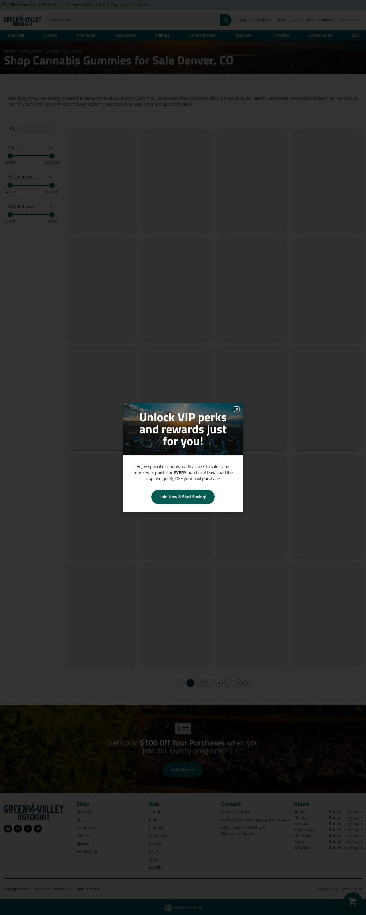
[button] (237, 409)
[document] (183, 457)
